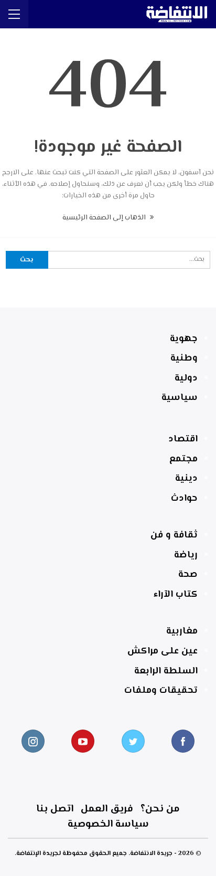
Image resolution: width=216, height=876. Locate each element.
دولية (186, 378)
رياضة (186, 555)
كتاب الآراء (176, 594)
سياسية (179, 397)
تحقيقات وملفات (161, 690)
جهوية (184, 339)
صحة (188, 574)
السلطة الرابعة (166, 671)
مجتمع (183, 459)
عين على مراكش (162, 651)
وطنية (184, 358)
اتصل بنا (54, 809)
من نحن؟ (160, 809)
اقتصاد (183, 439)
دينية (186, 478)
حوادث (184, 498)
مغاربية (182, 631)
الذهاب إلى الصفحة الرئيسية (104, 218)
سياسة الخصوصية (108, 824)
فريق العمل (107, 809)
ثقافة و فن (174, 535)
